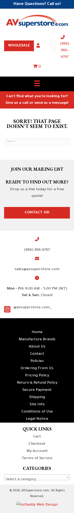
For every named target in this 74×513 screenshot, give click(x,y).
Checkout (37, 444)
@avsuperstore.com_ (33, 308)
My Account (37, 451)
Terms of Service (37, 458)
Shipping (37, 397)
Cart (37, 437)
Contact (37, 354)
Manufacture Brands (37, 340)
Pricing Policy (37, 376)
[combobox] (37, 477)
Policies (37, 361)
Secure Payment (37, 390)
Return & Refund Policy (37, 383)
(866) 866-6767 (64, 50)
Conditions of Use (37, 412)
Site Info (37, 405)
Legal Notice (37, 419)
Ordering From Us (37, 368)
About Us (37, 347)
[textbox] (37, 480)
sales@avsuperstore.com (37, 269)
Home (37, 332)
